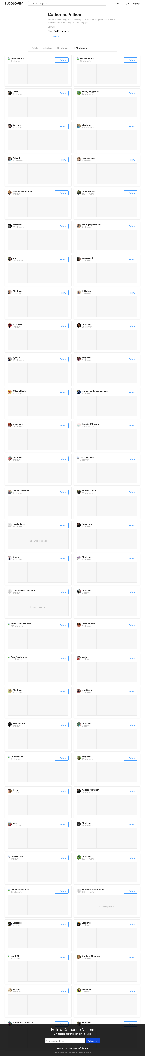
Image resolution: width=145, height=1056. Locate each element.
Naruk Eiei (16, 956)
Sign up (136, 3)
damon (16, 557)
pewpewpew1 (88, 158)
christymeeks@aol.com (24, 590)
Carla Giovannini (21, 490)
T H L (15, 789)
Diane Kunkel (88, 623)
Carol (15, 91)
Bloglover (86, 124)
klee (15, 823)
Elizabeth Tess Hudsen (93, 889)
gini (14, 257)
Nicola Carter (19, 523)
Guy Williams (17, 756)
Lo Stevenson (88, 191)
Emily (84, 656)
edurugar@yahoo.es (92, 224)
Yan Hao (17, 124)
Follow (56, 36)
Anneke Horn (17, 856)
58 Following (63, 47)
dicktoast (17, 324)
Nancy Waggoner (90, 91)
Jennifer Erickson (90, 424)
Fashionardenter (61, 31)
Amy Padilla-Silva (19, 656)
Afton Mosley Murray (21, 623)
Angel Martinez (18, 58)
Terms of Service (85, 1052)
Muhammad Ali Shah (23, 191)
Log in (126, 3)
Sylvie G (17, 357)
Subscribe (92, 1040)
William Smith (19, 390)
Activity (35, 47)
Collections (47, 47)
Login (85, 1047)
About (118, 3)
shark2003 (87, 690)
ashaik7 (16, 989)
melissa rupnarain (90, 789)
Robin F (16, 158)
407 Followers (80, 47)
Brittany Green (89, 490)
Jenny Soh (87, 989)
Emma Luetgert (87, 58)
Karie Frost (87, 523)
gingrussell (87, 257)
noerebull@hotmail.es (23, 1022)
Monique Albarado (91, 956)
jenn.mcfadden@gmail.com (95, 390)
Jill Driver (86, 291)
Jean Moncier (19, 723)
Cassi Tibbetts (87, 457)
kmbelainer (18, 424)
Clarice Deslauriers (20, 889)
